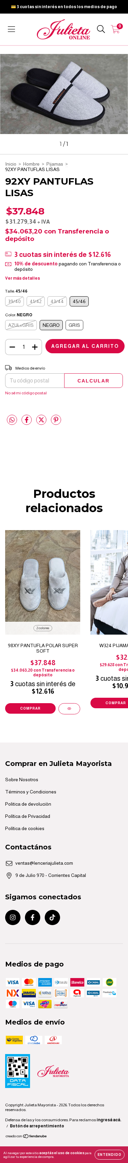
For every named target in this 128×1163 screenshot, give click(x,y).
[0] (115, 31)
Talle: (16, 291)
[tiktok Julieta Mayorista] (52, 917)
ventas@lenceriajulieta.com (44, 863)
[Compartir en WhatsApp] (12, 420)
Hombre (31, 164)
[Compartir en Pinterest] (56, 422)
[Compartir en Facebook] (27, 422)
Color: (18, 315)
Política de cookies (24, 828)
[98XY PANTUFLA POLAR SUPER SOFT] (69, 708)
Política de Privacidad (27, 816)
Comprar (30, 708)
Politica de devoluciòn (28, 804)
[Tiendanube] (26, 1137)
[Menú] (11, 29)
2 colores (43, 628)
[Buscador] (101, 29)
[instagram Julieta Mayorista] (12, 917)
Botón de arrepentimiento (37, 1126)
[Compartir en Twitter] (41, 422)
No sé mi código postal (26, 393)
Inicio (10, 164)
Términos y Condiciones (30, 791)
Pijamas (54, 164)
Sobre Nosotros (21, 779)
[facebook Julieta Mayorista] (32, 917)
